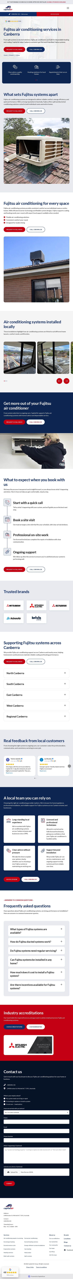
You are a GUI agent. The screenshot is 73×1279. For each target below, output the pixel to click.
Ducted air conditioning (30, 1238)
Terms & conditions (41, 1267)
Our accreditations (54, 1238)
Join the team (53, 1255)
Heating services (8, 1252)
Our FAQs (52, 1251)
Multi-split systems (9, 1256)
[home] (8, 8)
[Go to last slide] (59, 381)
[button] (67, 8)
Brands (11, 55)
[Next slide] (66, 381)
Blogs (66, 1242)
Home (5, 55)
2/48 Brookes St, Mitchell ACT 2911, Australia (16, 1215)
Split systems (28, 1256)
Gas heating (27, 1249)
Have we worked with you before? (14, 1108)
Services (6, 1235)
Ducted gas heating (9, 1242)
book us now (11, 879)
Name (5, 1118)
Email (5, 1127)
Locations (67, 1238)
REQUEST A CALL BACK (14, 422)
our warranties (35, 1027)
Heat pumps (27, 1252)
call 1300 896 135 (35, 49)
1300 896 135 (7, 1221)
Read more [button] (9, 773)
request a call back (14, 111)
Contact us (67, 1246)
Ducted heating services (31, 1242)
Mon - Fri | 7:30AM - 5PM (10, 1226)
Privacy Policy (30, 1267)
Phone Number (8, 1136)
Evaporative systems (9, 1249)
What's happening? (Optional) (13, 1145)
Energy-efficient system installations (34, 1245)
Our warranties (53, 1241)
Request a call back (14, 49)
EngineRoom (41, 1276)
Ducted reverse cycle (9, 1245)
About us (52, 1235)
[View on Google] (8, 760)
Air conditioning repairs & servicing (13, 1238)
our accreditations (14, 1027)
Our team (51, 1248)
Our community (53, 1245)
